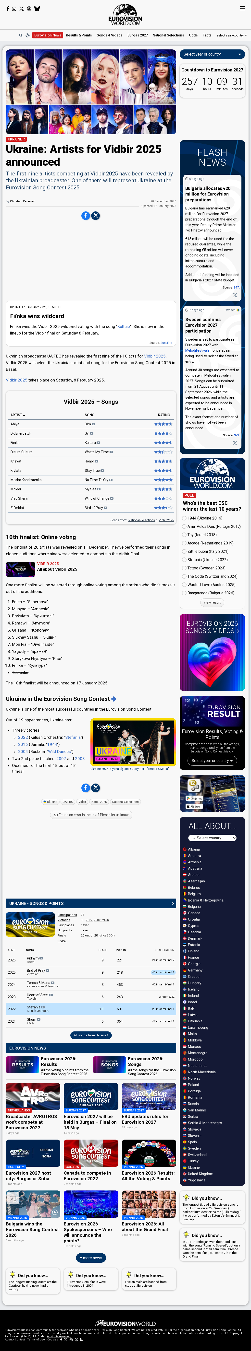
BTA (236, 287)
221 (120, 960)
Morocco (195, 1059)
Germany (194, 970)
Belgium (194, 894)
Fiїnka (15, 443)
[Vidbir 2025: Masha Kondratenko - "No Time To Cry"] (163, 480)
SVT (236, 435)
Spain (192, 1142)
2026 (12, 960)
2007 (61, 758)
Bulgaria (194, 906)
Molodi (16, 489)
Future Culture (22, 452)
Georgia (194, 964)
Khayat (16, 461)
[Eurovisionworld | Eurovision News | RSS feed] (81, 1339)
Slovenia (194, 1135)
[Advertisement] (91, 260)
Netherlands (197, 1065)
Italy (191, 1008)
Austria (193, 875)
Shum (32, 1021)
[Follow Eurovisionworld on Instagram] (14, 9)
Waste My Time (97, 452)
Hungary (194, 983)
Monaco (194, 1046)
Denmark (194, 938)
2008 (80, 758)
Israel (192, 1002)
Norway (193, 1078)
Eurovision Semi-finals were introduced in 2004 (86, 1280)
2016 (23, 744)
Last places (66, 925)
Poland (193, 1085)
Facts (207, 35)
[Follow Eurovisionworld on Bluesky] (37, 9)
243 (120, 997)
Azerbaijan (196, 881)
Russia (193, 1104)
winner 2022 (166, 996)
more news (92, 1258)
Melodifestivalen (198, 350)
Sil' (87, 433)
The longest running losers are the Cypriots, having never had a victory (33, 1282)
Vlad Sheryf (20, 498)
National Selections (141, 520)
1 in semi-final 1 (163, 1009)
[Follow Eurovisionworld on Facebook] (8, 9)
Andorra (194, 856)
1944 (52, 744)
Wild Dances (59, 751)
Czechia (194, 932)
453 (120, 985)
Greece (193, 976)
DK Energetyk (21, 433)
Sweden (230, 310)
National (168, 35)
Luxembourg (197, 1027)
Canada (193, 913)
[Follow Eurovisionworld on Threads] (29, 9)
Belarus (193, 887)
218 (120, 972)
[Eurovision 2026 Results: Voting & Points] (212, 712)
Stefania (72, 737)
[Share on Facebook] (85, 215)
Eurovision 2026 (212, 627)
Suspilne (166, 343)
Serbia (192, 1116)
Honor (90, 461)
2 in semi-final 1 (163, 984)
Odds (193, 35)
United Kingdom (200, 1174)
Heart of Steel (38, 996)
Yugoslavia (196, 1180)
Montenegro (197, 1053)
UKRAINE (15, 139)
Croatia (193, 919)
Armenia (194, 862)
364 (120, 1021)
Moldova (194, 1040)
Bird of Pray (94, 508)
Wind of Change (97, 498)
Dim (88, 424)
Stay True (92, 471)
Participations (67, 915)
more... (62, 940)
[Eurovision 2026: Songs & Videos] (212, 662)
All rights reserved (59, 1336)
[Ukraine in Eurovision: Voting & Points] (113, 698)
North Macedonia (201, 1072)
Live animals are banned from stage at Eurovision (146, 1280)
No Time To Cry (97, 480)
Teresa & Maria (43, 984)
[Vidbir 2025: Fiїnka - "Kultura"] (163, 443)
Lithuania (194, 1021)
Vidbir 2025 (155, 356)
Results (79, 35)
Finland (193, 951)
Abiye (15, 424)
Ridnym (33, 960)
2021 (12, 1021)
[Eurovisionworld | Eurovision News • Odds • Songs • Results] (125, 15)
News (47, 35)
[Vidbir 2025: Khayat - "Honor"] (163, 461)
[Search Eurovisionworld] (20, 35)
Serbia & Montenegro (204, 1123)
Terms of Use (36, 1339)
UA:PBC (68, 802)
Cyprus (193, 926)
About (9, 1339)
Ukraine (52, 802)
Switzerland (197, 1155)
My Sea (91, 489)
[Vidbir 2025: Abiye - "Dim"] (163, 424)
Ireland (193, 995)
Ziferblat (17, 508)
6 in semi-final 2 (163, 960)
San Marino (196, 1110)
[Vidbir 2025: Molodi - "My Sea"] (163, 489)
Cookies (52, 1339)
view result (212, 602)
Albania (193, 849)
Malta (192, 1034)
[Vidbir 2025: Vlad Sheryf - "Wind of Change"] (163, 498)
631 (120, 1009)
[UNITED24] (212, 119)
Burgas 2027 (137, 35)
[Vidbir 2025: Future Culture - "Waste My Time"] (163, 452)
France (193, 957)
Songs (110, 35)
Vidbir (82, 802)
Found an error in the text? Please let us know (93, 815)
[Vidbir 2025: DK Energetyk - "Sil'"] (163, 433)
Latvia (192, 1015)
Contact (20, 1339)
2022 (23, 737)
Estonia (193, 945)
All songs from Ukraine (90, 1035)
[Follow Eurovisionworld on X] (21, 9)
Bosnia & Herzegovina (205, 900)
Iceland (193, 989)
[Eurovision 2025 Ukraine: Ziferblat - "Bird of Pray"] (163, 508)
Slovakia (194, 1129)
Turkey (193, 1161)
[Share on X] (95, 215)
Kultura (123, 326)
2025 (12, 972)
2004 (23, 751)
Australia (194, 868)
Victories (64, 920)
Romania (194, 1097)
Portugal (194, 1091)
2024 (12, 985)
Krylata (16, 471)
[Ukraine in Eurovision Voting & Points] (30, 924)
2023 (12, 997)
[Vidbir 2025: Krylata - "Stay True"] (163, 470)
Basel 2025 (99, 802)
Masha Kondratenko (26, 480)
